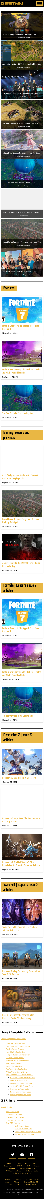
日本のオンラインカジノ (22, 1173)
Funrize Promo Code (18, 1080)
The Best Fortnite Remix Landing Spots (22, 183)
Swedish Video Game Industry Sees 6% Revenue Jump (22, 272)
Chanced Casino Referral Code (22, 1077)
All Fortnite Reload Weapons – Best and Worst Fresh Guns (22, 212)
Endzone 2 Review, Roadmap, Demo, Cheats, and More (22, 123)
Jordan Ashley (23, 186)
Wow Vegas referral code (20, 1094)
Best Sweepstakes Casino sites (13, 1038)
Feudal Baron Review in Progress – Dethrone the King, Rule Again (22, 242)
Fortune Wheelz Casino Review (18, 1046)
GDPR (10, 1184)
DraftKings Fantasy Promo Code (28, 1131)
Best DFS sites (7, 1107)
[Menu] (39, 3)
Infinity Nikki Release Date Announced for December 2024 (22, 153)
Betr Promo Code (22, 1126)
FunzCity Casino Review (15, 1052)
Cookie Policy (31, 1184)
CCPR (19, 1184)
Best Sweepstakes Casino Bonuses (19, 1075)
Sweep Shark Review (14, 1066)
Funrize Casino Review (15, 1049)
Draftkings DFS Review (15, 1117)
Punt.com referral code (19, 1089)
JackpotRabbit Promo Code (21, 1086)
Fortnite (37, 1166)
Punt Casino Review (13, 1063)
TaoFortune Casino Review (16, 1069)
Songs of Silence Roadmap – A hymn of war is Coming (22, 34)
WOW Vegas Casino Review (17, 1072)
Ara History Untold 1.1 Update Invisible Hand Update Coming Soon (22, 64)
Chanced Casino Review (15, 1043)
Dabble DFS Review (14, 1114)
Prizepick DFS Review (14, 1120)
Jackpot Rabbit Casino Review (18, 1055)
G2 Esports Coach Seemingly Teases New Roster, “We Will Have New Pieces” (22, 94)
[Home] (12, 3)
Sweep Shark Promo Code (20, 1092)
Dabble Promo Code (23, 1129)
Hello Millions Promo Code (21, 1083)
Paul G (24, 97)
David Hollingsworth (23, 37)
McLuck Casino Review (15, 1057)
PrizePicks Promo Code (24, 1134)
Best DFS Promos (13, 1123)
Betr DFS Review (12, 1111)
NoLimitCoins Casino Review (17, 1060)
